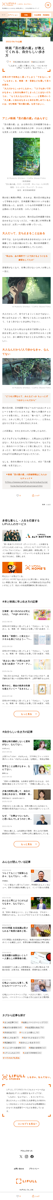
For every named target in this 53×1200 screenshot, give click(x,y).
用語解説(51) (10, 1042)
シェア (37, 495)
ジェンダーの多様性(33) (15, 1048)
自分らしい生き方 (39, 62)
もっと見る (26, 714)
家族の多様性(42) (38, 1048)
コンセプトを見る (26, 1123)
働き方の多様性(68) (13, 1027)
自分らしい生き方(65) (30, 1042)
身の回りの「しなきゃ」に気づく (15, 20)
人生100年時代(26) (32, 1053)
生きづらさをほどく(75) (34, 1037)
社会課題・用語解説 (41, 15)
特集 (26, 15)
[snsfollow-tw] (21, 1156)
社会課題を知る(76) (35, 1027)
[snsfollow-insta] (26, 1156)
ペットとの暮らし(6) (30, 1032)
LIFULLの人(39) (12, 1053)
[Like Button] (8, 62)
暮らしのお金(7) (11, 1037)
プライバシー (34, 1169)
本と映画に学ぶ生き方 (22, 62)
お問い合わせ (19, 1169)
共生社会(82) (10, 1032)
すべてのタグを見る (11, 1058)
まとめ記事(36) (11, 1022)
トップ (4, 20)
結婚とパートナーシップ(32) (35, 1022)
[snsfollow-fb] (32, 1156)
